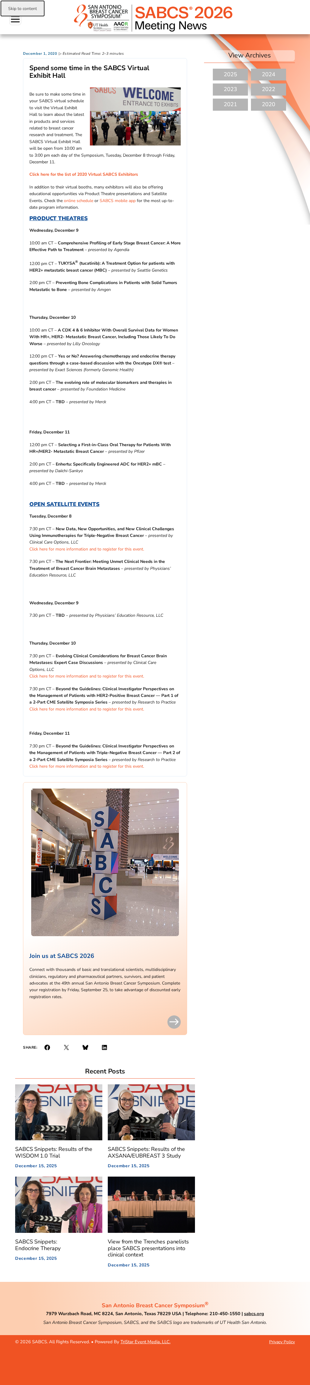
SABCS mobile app (118, 201)
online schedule (78, 201)
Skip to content (22, 8)
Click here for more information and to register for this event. (86, 549)
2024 (268, 74)
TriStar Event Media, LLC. (145, 1342)
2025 (230, 74)
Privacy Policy (282, 1342)
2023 (230, 89)
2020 (268, 104)
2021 (230, 104)
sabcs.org (254, 1314)
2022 (268, 89)
